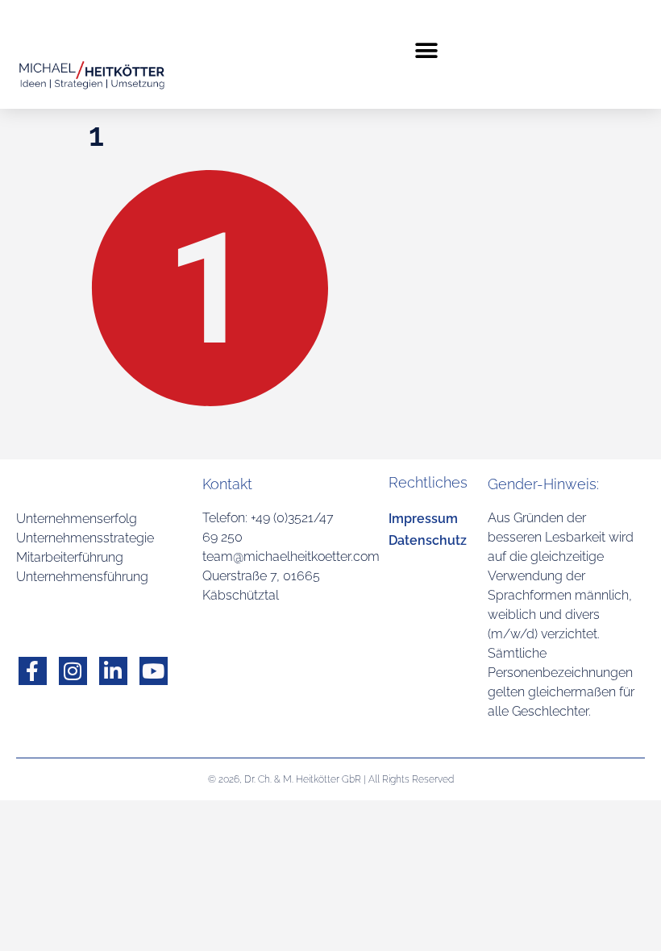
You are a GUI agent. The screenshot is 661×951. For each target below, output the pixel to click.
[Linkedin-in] (113, 671)
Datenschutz (428, 540)
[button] (427, 50)
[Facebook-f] (33, 671)
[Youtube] (153, 671)
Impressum (423, 518)
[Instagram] (73, 671)
